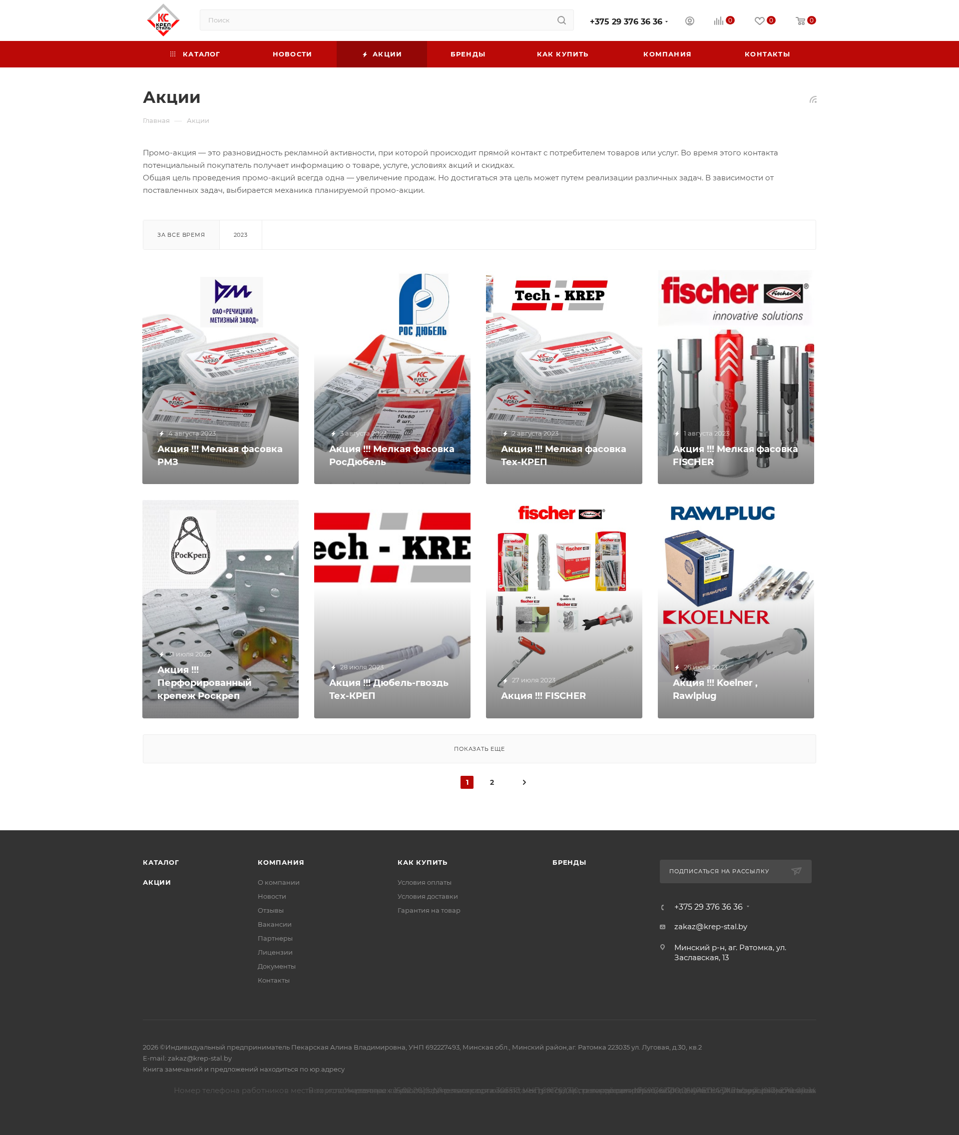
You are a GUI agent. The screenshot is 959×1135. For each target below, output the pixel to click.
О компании (279, 882)
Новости (272, 896)
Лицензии (275, 952)
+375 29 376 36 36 (626, 21)
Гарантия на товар (429, 910)
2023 (241, 234)
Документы (277, 966)
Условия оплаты (425, 882)
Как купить (423, 862)
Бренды (569, 862)
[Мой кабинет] (689, 22)
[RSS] (813, 99)
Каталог (161, 862)
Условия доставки (428, 896)
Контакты (274, 980)
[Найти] (561, 19)
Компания (281, 862)
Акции (157, 882)
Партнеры (275, 938)
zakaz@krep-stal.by (710, 926)
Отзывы (271, 910)
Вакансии (275, 924)
